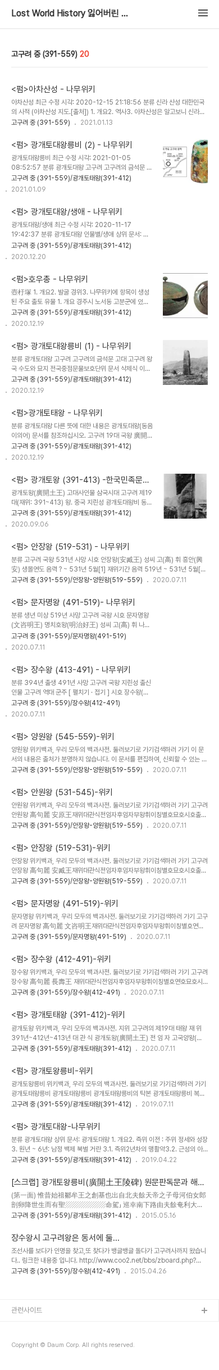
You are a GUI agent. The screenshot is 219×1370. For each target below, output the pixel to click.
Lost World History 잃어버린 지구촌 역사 (73, 13)
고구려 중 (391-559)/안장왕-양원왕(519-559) (77, 580)
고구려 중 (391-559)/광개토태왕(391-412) (71, 178)
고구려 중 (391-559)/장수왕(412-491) (65, 703)
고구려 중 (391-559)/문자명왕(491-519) (68, 636)
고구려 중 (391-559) (40, 122)
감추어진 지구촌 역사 (41, 1347)
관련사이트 (26, 1310)
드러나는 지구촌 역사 (41, 1329)
